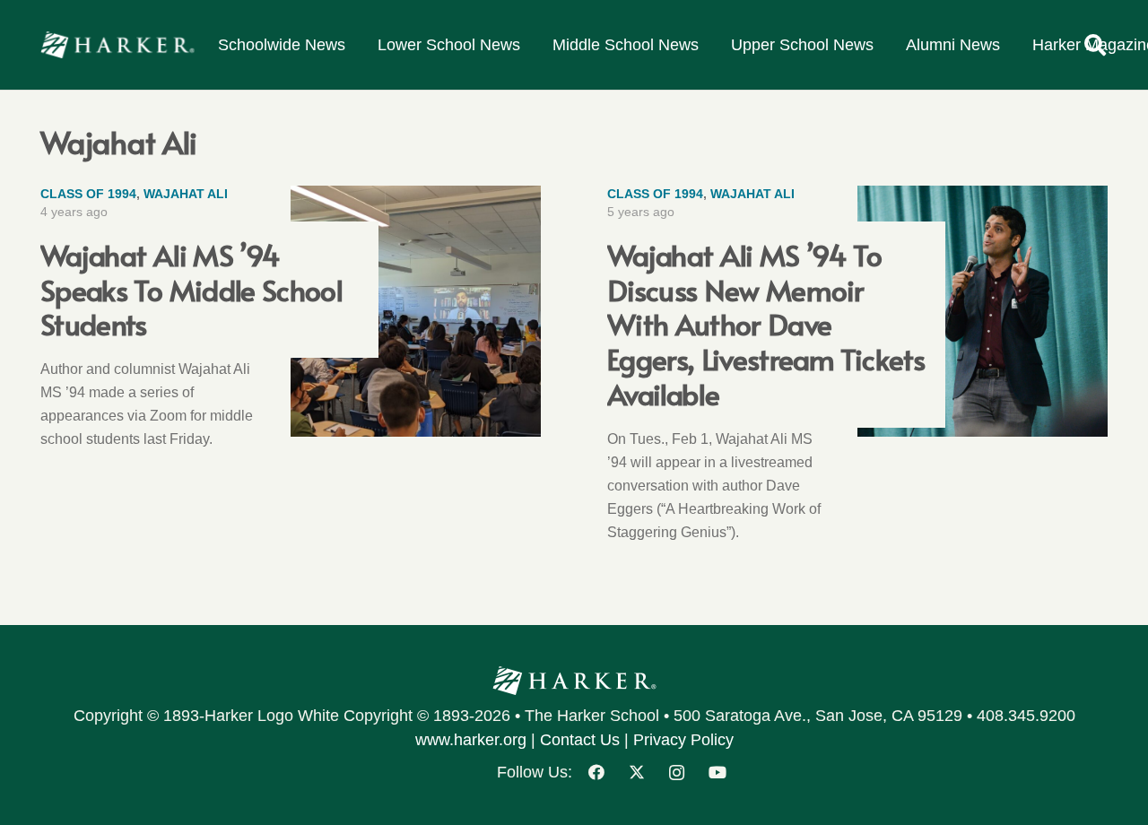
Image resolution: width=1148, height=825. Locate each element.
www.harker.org (470, 740)
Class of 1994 (88, 194)
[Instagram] (677, 772)
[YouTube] (717, 772)
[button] (1094, 45)
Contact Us (580, 740)
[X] (636, 772)
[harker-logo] (117, 44)
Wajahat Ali (186, 194)
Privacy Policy (683, 740)
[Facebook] (596, 772)
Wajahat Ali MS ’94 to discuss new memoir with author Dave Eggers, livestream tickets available (766, 324)
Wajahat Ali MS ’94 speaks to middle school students (191, 289)
